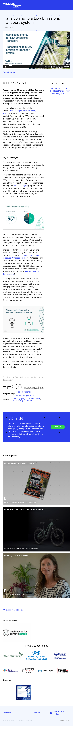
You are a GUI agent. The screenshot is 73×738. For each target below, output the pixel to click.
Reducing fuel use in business (17, 555)
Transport (28, 401)
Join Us (36, 713)
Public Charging (20, 185)
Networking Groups (25, 395)
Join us (58, 427)
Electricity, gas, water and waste (25, 399)
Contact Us (8, 713)
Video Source (9, 72)
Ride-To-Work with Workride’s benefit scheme (23, 509)
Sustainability (17, 401)
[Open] (68, 5)
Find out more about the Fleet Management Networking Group (60, 91)
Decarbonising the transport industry (20, 463)
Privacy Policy (65, 720)
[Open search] (64, 5)
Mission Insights (23, 392)
